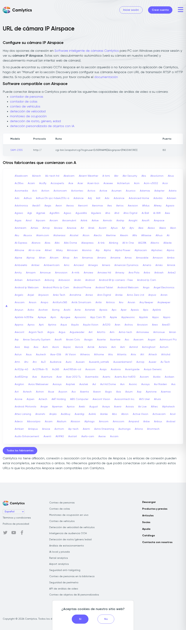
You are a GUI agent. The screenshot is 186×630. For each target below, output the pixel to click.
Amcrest (79, 265)
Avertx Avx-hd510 (125, 377)
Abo (114, 414)
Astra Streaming (104, 429)
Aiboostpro (34, 421)
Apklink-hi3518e (24, 317)
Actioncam (60, 191)
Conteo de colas (59, 509)
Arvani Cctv (73, 339)
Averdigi (79, 414)
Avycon (62, 392)
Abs (143, 176)
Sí (80, 619)
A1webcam (21, 176)
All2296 (142, 243)
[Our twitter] (5, 532)
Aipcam (40, 220)
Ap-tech (73, 429)
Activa (91, 191)
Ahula (157, 399)
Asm (45, 347)
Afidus (145, 205)
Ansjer (44, 406)
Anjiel (31, 295)
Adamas (145, 191)
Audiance (55, 362)
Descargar (149, 502)
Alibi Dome (70, 243)
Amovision (61, 272)
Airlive (95, 220)
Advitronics (21, 205)
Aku (17, 235)
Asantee (115, 339)
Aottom (59, 429)
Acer (80, 183)
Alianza (36, 243)
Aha (107, 213)
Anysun (19, 310)
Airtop (46, 228)
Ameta (147, 265)
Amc (66, 265)
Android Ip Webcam (27, 287)
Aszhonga (124, 429)
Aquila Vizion (90, 325)
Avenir (117, 406)
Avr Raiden (160, 384)
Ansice (46, 429)
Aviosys (57, 384)
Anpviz (152, 295)
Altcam (54, 258)
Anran (164, 295)
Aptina (52, 325)
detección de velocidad (28, 111)
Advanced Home (139, 198)
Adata (172, 191)
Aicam (48, 421)
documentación (106, 77)
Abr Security (130, 176)
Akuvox (27, 235)
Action (45, 191)
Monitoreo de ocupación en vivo (68, 515)
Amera (106, 265)
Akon (173, 228)
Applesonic (128, 317)
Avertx (106, 377)
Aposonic (80, 317)
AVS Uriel (144, 399)
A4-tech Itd (52, 176)
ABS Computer (79, 399)
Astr (122, 347)
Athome (99, 354)
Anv (121, 302)
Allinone (19, 250)
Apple (113, 317)
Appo (155, 317)
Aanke (104, 414)
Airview (58, 228)
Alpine (18, 258)
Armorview (142, 332)
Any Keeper (146, 302)
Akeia (162, 228)
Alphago (89, 421)
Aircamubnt (69, 220)
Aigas (18, 220)
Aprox (31, 325)
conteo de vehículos (25, 106)
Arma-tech (125, 332)
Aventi (47, 436)
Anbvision (64, 280)
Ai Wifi (157, 213)
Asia (17, 347)
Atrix (133, 354)
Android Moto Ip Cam (56, 287)
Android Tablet (104, 287)
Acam (31, 183)
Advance (119, 198)
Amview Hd (104, 272)
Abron (124, 414)
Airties (34, 228)
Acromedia (21, 191)
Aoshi (67, 310)
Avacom (90, 369)
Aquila (75, 325)
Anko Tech (59, 295)
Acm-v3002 (151, 183)
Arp (17, 339)
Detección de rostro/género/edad (70, 539)
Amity (18, 272)
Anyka (52, 414)
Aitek (91, 228)
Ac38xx (19, 183)
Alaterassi (59, 235)
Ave (34, 377)
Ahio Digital (130, 213)
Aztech (43, 399)
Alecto (98, 235)
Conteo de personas (62, 502)
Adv (107, 198)
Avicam (144, 377)
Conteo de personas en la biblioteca (71, 576)
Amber (35, 265)
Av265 (55, 369)
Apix (145, 310)
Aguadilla (81, 213)
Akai (140, 228)
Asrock (79, 347)
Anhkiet (19, 429)
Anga (146, 287)
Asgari (151, 339)
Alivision (75, 421)
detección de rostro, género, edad (35, 121)
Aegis (48, 205)
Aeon (59, 205)
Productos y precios (154, 509)
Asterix (103, 347)
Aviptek (70, 384)
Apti (41, 325)
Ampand (134, 421)
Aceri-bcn (93, 183)
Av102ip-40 (21, 369)
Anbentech (33, 280)
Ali (168, 235)
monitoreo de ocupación (28, 116)
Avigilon (19, 384)
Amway (119, 272)
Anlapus (33, 429)
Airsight (133, 220)
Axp (139, 392)
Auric (69, 362)
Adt (98, 198)
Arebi (82, 406)
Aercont (83, 205)
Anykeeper (163, 302)
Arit (91, 332)
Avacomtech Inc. (124, 399)
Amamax (87, 258)
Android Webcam (128, 287)
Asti (113, 347)
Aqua (63, 325)
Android (90, 280)
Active (103, 191)
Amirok (171, 265)
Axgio (108, 392)
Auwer (152, 362)
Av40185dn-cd (72, 369)
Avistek (83, 384)
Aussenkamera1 (122, 362)
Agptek (40, 213)
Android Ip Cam (146, 280)
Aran (117, 325)
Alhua (159, 235)
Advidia (157, 198)
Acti (34, 191)
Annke (119, 295)
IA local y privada (59, 552)
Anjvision (43, 295)
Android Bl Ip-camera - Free (116, 280)
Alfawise (146, 235)
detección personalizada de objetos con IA (42, 126)
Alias (47, 243)
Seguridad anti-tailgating (64, 570)
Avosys (145, 384)
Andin (77, 280)
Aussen (80, 362)
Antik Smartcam (81, 302)
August (93, 406)
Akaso (151, 228)
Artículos (147, 515)
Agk (29, 213)
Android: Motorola (25, 406)
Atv (26, 362)
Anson (32, 302)
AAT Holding (59, 399)
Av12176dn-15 (40, 369)
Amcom (103, 421)
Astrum (164, 347)
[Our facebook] (22, 532)
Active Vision (140, 414)
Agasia (170, 205)
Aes (109, 205)
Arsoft (58, 339)
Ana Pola (134, 272)
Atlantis (121, 354)
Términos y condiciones (17, 518)
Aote (78, 310)
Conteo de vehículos (62, 521)
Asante (101, 339)
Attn (17, 362)
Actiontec (77, 191)
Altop (66, 258)
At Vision (70, 354)
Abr (116, 176)
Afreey (157, 205)
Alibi (57, 243)
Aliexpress (87, 243)
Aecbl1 (36, 205)
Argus (62, 332)
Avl (94, 384)
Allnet (48, 250)
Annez (89, 295)
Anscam (20, 302)
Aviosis (130, 406)
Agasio (19, 213)
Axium (129, 392)
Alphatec (156, 250)
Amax (128, 258)
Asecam (138, 339)
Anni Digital (104, 295)
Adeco (19, 421)
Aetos (120, 205)
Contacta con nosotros (157, 542)
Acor (165, 183)
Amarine (115, 258)
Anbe (146, 421)
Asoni (55, 347)
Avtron (40, 392)
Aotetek (90, 310)
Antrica (110, 302)
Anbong (49, 280)
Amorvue (45, 272)
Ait (82, 228)
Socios (146, 522)
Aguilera (96, 213)
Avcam (114, 436)
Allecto (155, 243)
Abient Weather (88, 176)
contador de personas (26, 96)
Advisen (171, 198)
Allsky (59, 250)
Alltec (154, 406)
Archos (129, 325)
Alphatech (168, 406)
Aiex (167, 213)
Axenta (84, 392)
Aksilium (61, 421)
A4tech (36, 176)
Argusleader (77, 332)
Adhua (28, 198)
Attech (153, 354)
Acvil (172, 414)
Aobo (31, 310)
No (106, 619)
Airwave (71, 228)
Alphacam (141, 250)
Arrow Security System (36, 339)
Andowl (170, 421)
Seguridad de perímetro (63, 582)
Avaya (106, 406)
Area (155, 325)
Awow (102, 436)
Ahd (116, 213)
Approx (19, 325)
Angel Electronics (164, 287)
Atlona (139, 429)
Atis (110, 354)
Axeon (97, 392)
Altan (42, 258)
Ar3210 (106, 325)
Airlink (84, 220)
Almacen (72, 250)
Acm (137, 183)
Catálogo (148, 535)
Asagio (88, 339)
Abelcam (69, 176)
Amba (170, 258)
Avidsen (169, 377)
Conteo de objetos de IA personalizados (74, 595)
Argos (50, 332)
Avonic (133, 384)
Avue (51, 392)
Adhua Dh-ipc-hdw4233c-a (52, 198)
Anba (147, 272)
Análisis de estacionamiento (66, 545)
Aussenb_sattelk (99, 362)
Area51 (166, 325)
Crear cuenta (160, 10)
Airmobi (107, 220)
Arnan (172, 332)
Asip (26, 347)
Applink (143, 317)
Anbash (158, 272)
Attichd (165, 354)
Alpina (170, 250)
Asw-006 (55, 354)
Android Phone (82, 287)
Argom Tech (36, 332)
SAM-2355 (16, 150)
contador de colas (23, 101)
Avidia (156, 377)
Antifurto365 (60, 302)
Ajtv (132, 228)
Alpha (107, 250)
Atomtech (153, 429)
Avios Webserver (38, 384)
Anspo (44, 302)
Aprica (70, 406)
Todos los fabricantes (20, 450)
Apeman (57, 406)
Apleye (42, 317)
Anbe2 (172, 272)
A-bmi (106, 176)
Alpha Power (122, 250)
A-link (101, 243)
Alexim (124, 235)
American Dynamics (126, 265)
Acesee (108, 183)
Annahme (75, 295)
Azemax (166, 392)
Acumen (117, 191)
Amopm (31, 272)
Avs (173, 384)
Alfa (134, 235)
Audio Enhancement (27, 436)
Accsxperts (57, 183)
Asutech (41, 354)
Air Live (142, 406)
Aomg (55, 310)
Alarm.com (42, 235)
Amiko (159, 265)
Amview (88, 272)
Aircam (54, 220)
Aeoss (70, 205)
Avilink (92, 414)
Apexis (135, 310)
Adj (90, 198)
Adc (17, 198)
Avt (17, 392)
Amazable (142, 258)
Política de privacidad (16, 524)
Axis (118, 392)
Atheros (85, 354)
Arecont (19, 332)
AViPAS (60, 436)
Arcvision (142, 325)
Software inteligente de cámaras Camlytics (86, 50)
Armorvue (159, 332)
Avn (122, 384)
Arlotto (101, 332)
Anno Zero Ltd (135, 295)
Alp (98, 250)
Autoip (140, 362)
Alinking (113, 243)
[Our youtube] (13, 532)
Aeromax (97, 205)
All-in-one (35, 250)
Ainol (29, 220)
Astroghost (148, 347)
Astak (91, 347)
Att (142, 354)
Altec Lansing (23, 414)
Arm (112, 332)
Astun (18, 354)
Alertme (111, 235)
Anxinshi (40, 414)
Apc (114, 310)
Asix (36, 347)
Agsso (67, 213)
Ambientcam (52, 265)
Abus (171, 176)
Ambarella (21, 265)
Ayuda (146, 529)
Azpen (30, 399)
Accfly (42, 183)
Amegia (93, 265)
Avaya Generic (153, 369)
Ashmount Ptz (168, 339)
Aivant (102, 228)
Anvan (131, 302)
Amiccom (118, 421)
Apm (53, 317)
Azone (18, 399)
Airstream (20, 228)
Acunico (131, 191)
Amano (101, 258)
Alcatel (74, 235)
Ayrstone (151, 392)
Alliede (167, 243)
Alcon (86, 235)
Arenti (86, 429)
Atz (35, 362)
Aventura (46, 377)
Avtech (27, 392)
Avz (74, 392)
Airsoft (145, 220)
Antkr (99, 302)
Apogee (65, 317)
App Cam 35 (98, 317)
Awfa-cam (87, 436)
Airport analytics (59, 564)
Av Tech (165, 362)
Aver (59, 377)
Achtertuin (123, 183)
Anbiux (158, 421)
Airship (120, 220)
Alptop (31, 258)
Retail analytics (58, 558)
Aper (123, 310)
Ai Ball (145, 213)
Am (76, 258)
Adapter (159, 191)
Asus (29, 354)
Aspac (67, 347)
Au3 (43, 362)
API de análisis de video (63, 589)
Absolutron (156, 176)
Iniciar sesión (131, 10)
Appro (166, 317)
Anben (19, 280)
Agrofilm (54, 213)
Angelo (19, 295)
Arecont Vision (101, 399)
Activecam (159, 414)
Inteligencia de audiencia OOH (68, 533)
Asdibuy (65, 414)
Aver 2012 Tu (73, 377)
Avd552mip (21, 377)
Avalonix (116, 369)
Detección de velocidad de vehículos (72, 527)
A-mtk (75, 272)
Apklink (157, 310)
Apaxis (103, 310)
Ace (70, 183)
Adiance (79, 198)
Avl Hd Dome (108, 384)
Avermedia (91, 377)
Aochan (43, 310)
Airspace (159, 220)
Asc (127, 339)
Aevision (133, 205)
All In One (128, 243)
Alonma (86, 250)
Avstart (72, 436)
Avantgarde (132, 369)
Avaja (103, 369)
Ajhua (114, 228)
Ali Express (21, 243)
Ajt (123, 228)
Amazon (158, 258)
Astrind (133, 347)
